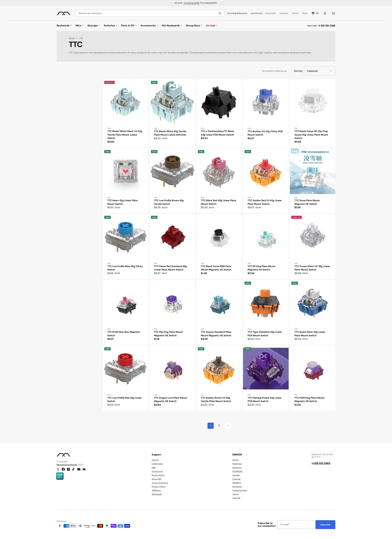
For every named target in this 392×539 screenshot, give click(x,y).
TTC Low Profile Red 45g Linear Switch (124, 399)
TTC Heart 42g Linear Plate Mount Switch (122, 202)
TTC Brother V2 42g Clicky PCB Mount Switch (265, 133)
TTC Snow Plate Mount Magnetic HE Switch (307, 202)
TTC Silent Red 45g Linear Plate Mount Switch (218, 202)
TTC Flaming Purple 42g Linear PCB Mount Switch (265, 399)
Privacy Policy (159, 486)
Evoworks (237, 486)
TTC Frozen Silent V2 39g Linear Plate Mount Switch (312, 268)
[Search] (220, 13)
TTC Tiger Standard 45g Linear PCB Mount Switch (265, 333)
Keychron (237, 467)
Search (155, 460)
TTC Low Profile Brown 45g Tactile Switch (169, 202)
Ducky (235, 460)
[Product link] (125, 113)
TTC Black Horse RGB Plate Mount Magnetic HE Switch (216, 268)
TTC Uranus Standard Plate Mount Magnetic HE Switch (216, 333)
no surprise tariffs (191, 3)
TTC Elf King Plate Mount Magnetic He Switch (261, 268)
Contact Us (157, 471)
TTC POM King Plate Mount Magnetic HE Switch (309, 399)
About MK (156, 479)
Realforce (237, 463)
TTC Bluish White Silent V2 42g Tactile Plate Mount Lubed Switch (124, 135)
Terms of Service (160, 483)
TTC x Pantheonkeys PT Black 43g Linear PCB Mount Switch (217, 133)
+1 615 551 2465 (326, 25)
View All (236, 498)
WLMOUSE (237, 471)
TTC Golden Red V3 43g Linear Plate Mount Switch (265, 202)
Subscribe (325, 524)
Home (72, 38)
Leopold (236, 479)
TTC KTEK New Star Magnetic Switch (123, 333)
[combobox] (149, 13)
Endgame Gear (239, 490)
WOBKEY (236, 483)
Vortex (235, 494)
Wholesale (157, 494)
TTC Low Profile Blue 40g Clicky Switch (125, 268)
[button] (325, 13)
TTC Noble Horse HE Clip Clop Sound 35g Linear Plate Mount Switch (311, 135)
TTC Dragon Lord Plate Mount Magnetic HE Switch (170, 399)
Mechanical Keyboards (67, 464)
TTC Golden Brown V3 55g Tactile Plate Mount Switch (216, 399)
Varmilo (236, 475)
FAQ (153, 467)
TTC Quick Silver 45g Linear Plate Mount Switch (309, 333)
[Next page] (228, 426)
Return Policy (158, 475)
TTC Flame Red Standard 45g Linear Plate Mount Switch (170, 268)
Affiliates (156, 490)
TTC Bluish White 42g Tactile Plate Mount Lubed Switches (170, 133)
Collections (157, 463)
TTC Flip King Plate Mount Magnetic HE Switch (168, 333)
